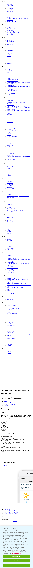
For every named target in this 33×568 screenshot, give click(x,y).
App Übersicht (4, 465)
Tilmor (9, 168)
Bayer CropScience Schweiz (11, 513)
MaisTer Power (11, 100)
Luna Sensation (11, 93)
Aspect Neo (10, 8)
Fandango (10, 50)
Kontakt (15, 521)
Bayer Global (7, 509)
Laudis (9, 78)
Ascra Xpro (10, 7)
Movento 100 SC (11, 116)
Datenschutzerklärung (16, 553)
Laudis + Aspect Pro (12, 81)
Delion (9, 43)
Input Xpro (10, 72)
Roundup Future (11, 148)
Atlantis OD (10, 11)
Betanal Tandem (11, 21)
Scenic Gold (10, 154)
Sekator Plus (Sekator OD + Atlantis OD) (18, 156)
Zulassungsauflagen (8, 402)
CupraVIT (10, 34)
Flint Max (9, 53)
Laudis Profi (10, 85)
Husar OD (10, 62)
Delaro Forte (10, 41)
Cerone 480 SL (11, 28)
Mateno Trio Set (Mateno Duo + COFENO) (19, 107)
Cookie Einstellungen (16, 556)
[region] (16, 547)
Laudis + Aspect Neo (13, 79)
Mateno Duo (10, 105)
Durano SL (10, 44)
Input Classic (10, 70)
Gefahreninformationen (9, 404)
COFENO (10, 30)
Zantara (9, 174)
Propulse (9, 132)
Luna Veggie (10, 94)
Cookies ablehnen (16, 560)
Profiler (9, 129)
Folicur (9, 56)
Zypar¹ (9, 175)
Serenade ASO (11, 158)
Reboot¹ (9, 143)
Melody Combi (11, 109)
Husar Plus (10, 63)
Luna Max (10, 92)
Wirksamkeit (7, 405)
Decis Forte (10, 40)
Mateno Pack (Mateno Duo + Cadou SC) (18, 106)
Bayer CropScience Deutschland (11, 512)
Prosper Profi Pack (12, 136)
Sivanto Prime (11, 160)
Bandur (9, 17)
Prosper (9, 135)
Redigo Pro (10, 146)
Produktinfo (6, 401)
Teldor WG (10, 166)
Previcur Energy (11, 128)
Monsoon (9, 114)
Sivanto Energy (11, 159)
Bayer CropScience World (10, 510)
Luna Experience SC (12, 90)
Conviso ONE (11, 31)
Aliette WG (10, 5)
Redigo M (10, 145)
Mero (8, 113)
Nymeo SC (10, 122)
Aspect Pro (10, 9)
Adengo (9, 4)
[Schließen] (30, 528)
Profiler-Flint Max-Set (13, 130)
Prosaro (9, 133)
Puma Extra (10, 137)
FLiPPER (9, 54)
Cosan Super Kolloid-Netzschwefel (16, 33)
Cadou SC (10, 27)
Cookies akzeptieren (16, 565)
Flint (8, 51)
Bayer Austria (7, 508)
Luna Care (10, 89)
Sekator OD (10, 155)
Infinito (9, 69)
